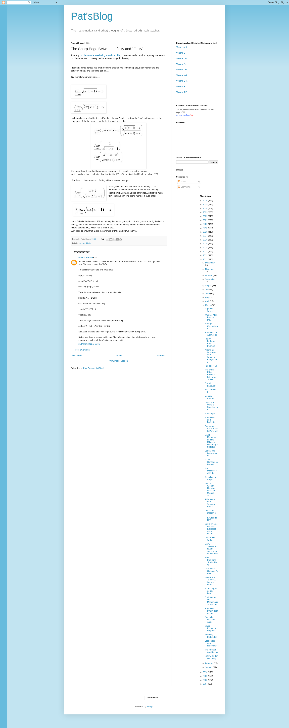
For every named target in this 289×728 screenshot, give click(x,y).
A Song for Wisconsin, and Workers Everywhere (211, 356)
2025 (205, 204)
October (209, 275)
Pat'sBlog (92, 16)
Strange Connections (211, 326)
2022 (205, 216)
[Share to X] (114, 239)
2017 (205, 236)
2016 (205, 240)
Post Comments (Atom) (93, 368)
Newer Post (77, 356)
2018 (205, 232)
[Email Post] (102, 239)
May (207, 297)
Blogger (150, 706)
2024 (205, 208)
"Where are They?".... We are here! (210, 581)
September (210, 279)
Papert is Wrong (209, 309)
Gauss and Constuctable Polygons (211, 428)
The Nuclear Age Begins (211, 651)
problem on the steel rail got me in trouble (100, 55)
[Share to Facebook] (117, 239)
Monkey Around (209, 397)
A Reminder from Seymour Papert (210, 503)
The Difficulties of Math (211, 470)
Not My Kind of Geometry (211, 657)
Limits (88, 243)
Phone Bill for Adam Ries (211, 333)
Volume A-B (181, 47)
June (207, 293)
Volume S (180, 86)
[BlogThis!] (111, 239)
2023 (205, 212)
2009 (205, 676)
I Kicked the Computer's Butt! (211, 571)
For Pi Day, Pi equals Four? (211, 591)
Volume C (180, 53)
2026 (205, 200)
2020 (205, 224)
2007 (205, 684)
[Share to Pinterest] (120, 239)
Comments (185, 187)
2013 (205, 251)
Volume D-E (181, 58)
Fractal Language (211, 384)
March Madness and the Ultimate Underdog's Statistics (211, 441)
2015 (205, 243)
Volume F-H (181, 64)
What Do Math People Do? (211, 317)
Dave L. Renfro (85, 257)
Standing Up (210, 413)
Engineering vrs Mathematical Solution (211, 601)
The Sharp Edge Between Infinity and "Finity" (211, 375)
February (209, 663)
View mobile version (118, 361)
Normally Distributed (211, 636)
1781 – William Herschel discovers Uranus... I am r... (210, 489)
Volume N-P (181, 75)
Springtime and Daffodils (210, 420)
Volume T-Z (181, 92)
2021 (205, 220)
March (208, 305)
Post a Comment (82, 350)
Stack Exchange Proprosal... (211, 628)
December (210, 263)
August (208, 286)
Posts (183, 182)
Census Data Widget (211, 538)
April (207, 301)
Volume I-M (181, 69)
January (209, 667)
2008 (205, 680)
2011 (205, 259)
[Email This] (108, 239)
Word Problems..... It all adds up (211, 561)
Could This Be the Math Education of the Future (211, 529)
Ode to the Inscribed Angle (210, 619)
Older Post (160, 356)
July (207, 289)
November (210, 269)
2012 (205, 255)
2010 (205, 672)
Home (119, 356)
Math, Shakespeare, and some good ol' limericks (211, 549)
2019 (205, 228)
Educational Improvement (211, 453)
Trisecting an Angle (210, 478)
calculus (82, 243)
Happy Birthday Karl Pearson (210, 342)
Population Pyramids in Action (211, 610)
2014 (205, 248)
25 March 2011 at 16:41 (89, 344)
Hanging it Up (211, 366)
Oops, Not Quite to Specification (211, 406)
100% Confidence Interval (211, 462)
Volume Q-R (181, 81)
